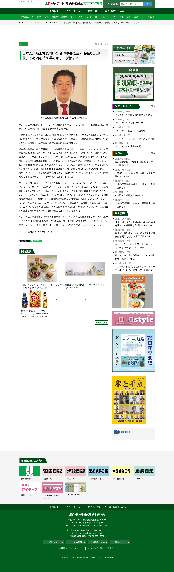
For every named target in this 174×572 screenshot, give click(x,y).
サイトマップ (92, 548)
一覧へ (152, 106)
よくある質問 (76, 542)
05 (57, 22)
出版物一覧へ (92, 10)
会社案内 (63, 548)
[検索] (147, 4)
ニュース (30, 22)
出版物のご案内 (93, 506)
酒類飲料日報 (95, 478)
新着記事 (54, 10)
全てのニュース (27, 16)
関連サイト (120, 542)
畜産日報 (48, 478)
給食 (129, 16)
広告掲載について (98, 542)
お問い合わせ (54, 542)
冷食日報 (140, 478)
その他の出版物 (73, 494)
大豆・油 (104, 16)
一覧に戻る (102, 322)
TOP (21, 22)
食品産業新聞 (26, 478)
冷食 (114, 16)
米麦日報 (71, 478)
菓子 (73, 16)
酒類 (47, 16)
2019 (51, 22)
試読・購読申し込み (114, 10)
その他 (151, 16)
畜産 (80, 16)
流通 (136, 16)
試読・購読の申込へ (123, 60)
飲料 (39, 16)
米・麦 (88, 16)
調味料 (64, 16)
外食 (121, 16)
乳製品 (55, 16)
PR (143, 16)
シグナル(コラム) (72, 10)
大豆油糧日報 (118, 478)
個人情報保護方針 (107, 548)
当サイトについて (76, 548)
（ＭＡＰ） (96, 522)
